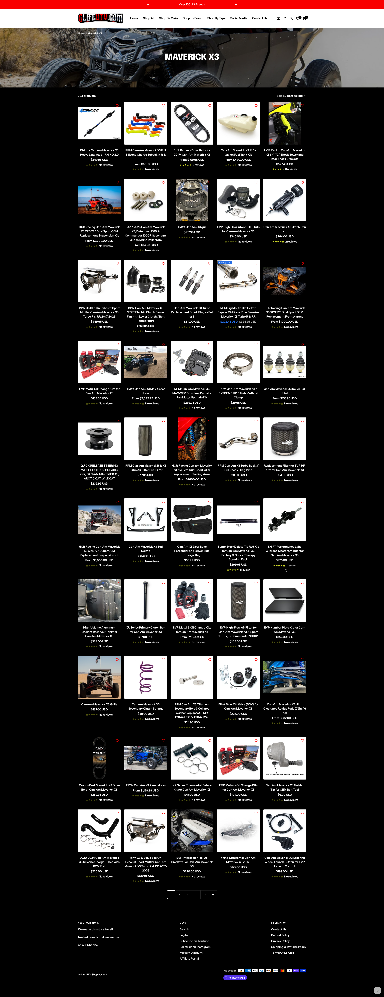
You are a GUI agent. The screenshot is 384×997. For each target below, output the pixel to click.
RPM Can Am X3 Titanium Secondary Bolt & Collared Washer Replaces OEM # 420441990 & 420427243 (192, 711)
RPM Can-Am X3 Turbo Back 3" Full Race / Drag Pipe (238, 468)
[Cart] (304, 18)
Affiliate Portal (189, 958)
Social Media (238, 18)
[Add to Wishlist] (117, 105)
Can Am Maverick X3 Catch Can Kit (284, 229)
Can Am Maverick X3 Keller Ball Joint (285, 391)
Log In (184, 935)
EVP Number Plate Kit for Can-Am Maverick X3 (284, 630)
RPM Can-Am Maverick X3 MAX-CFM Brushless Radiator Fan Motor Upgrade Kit (192, 393)
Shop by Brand (192, 18)
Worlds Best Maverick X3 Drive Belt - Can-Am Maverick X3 (99, 787)
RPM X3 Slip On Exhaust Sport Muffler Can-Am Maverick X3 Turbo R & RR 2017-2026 (99, 312)
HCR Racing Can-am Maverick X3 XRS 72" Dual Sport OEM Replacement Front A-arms (284, 312)
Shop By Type (216, 18)
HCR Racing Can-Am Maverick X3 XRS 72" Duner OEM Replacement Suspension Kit (99, 551)
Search (184, 929)
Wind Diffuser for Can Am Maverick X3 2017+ (238, 860)
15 (205, 894)
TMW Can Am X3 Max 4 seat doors (145, 391)
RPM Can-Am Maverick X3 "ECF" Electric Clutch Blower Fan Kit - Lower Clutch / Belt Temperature (146, 314)
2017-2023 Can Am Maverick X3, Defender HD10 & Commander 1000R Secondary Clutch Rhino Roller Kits (145, 233)
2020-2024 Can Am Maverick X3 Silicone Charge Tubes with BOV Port (99, 862)
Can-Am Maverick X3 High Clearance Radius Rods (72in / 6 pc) (284, 709)
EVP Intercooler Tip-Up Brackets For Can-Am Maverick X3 (192, 862)
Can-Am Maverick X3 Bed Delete (146, 549)
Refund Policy (280, 935)
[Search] (285, 18)
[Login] (291, 18)
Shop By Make (168, 18)
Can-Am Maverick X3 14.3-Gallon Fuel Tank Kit (238, 152)
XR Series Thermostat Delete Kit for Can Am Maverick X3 (192, 787)
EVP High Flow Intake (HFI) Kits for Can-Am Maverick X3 (238, 229)
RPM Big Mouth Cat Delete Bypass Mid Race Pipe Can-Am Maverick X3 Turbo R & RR (238, 312)
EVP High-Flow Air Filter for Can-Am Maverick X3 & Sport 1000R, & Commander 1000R (238, 632)
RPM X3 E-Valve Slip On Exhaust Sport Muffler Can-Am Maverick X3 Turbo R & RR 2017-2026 (145, 864)
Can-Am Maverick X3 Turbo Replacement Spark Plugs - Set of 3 (192, 312)
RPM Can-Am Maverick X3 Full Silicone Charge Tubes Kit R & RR (145, 155)
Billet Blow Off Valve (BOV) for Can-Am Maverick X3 (238, 706)
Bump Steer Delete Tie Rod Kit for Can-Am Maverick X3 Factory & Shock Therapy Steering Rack (238, 553)
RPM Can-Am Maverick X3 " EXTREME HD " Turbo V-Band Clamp (238, 393)
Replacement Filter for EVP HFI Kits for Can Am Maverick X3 (285, 468)
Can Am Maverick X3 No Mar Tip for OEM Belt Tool (285, 787)
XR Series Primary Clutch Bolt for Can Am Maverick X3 (145, 630)
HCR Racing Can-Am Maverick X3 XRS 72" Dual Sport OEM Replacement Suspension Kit (99, 231)
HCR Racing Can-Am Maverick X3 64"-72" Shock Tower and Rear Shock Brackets (284, 155)
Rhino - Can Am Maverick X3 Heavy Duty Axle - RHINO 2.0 (99, 152)
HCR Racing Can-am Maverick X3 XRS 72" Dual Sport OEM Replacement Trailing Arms (192, 470)
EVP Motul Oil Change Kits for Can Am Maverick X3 (99, 391)
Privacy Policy (280, 941)
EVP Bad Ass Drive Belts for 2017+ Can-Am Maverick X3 (192, 152)
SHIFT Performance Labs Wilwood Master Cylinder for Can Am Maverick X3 (285, 551)
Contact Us (259, 18)
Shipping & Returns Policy (288, 947)
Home (134, 18)
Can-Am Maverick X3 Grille (99, 704)
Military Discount (191, 952)
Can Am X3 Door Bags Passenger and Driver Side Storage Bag (192, 551)
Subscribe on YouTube (194, 941)
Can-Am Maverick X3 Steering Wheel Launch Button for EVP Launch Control (284, 862)
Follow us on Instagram (195, 947)
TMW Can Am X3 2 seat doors (146, 785)
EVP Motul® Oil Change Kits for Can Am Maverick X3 (192, 630)
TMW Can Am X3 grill (191, 227)
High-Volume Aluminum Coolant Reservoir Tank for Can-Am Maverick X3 (99, 632)
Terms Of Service (282, 952)
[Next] (213, 894)
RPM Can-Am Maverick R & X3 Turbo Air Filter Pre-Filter (145, 468)
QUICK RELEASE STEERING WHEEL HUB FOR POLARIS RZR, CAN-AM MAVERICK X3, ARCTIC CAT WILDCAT (99, 472)
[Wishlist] (297, 18)
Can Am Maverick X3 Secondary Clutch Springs (145, 706)
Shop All (148, 18)
